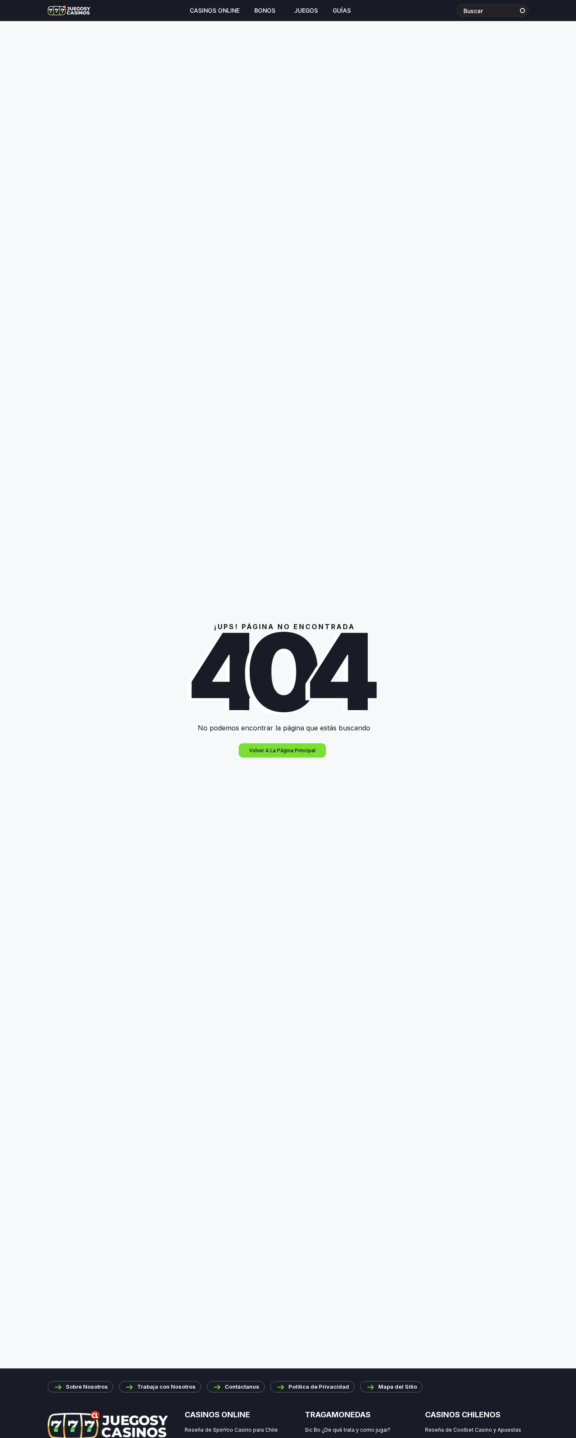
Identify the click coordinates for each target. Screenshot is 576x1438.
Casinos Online (215, 10)
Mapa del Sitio (397, 1386)
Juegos (306, 10)
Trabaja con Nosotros (166, 1386)
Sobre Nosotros (87, 1386)
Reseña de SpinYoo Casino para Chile (231, 1430)
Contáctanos (242, 1386)
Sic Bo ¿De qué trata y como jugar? (347, 1430)
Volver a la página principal (282, 751)
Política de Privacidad (318, 1386)
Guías (342, 10)
